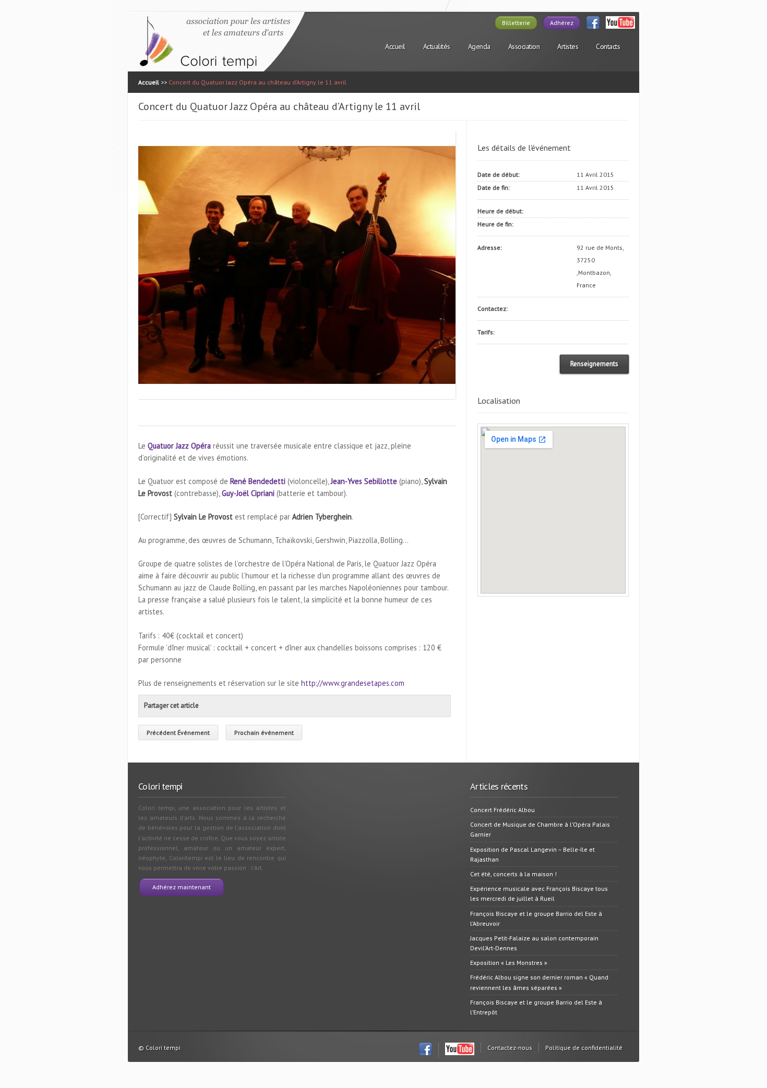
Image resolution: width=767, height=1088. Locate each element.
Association (524, 46)
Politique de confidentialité (583, 1047)
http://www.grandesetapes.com (352, 683)
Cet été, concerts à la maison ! (513, 874)
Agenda (479, 46)
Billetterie (516, 23)
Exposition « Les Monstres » (508, 962)
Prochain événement (264, 732)
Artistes (567, 46)
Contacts (608, 46)
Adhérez (561, 23)
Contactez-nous (509, 1047)
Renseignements (594, 363)
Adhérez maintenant (181, 887)
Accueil (395, 46)
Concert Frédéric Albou (502, 810)
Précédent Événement (178, 732)
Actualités (436, 46)
